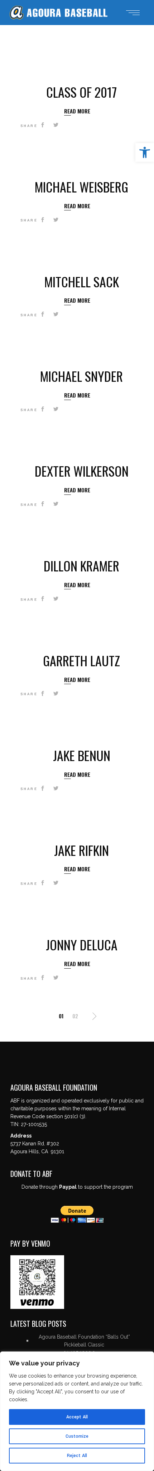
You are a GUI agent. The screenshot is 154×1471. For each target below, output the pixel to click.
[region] (77, 1411)
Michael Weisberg (81, 186)
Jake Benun (81, 755)
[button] (144, 152)
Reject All (77, 1455)
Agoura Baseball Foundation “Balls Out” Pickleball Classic (84, 1341)
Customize (77, 1436)
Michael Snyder (81, 375)
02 (75, 1016)
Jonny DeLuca (81, 944)
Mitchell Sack (81, 281)
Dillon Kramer (81, 565)
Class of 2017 (81, 91)
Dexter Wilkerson (82, 470)
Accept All (77, 1417)
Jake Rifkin (81, 850)
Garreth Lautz (81, 660)
